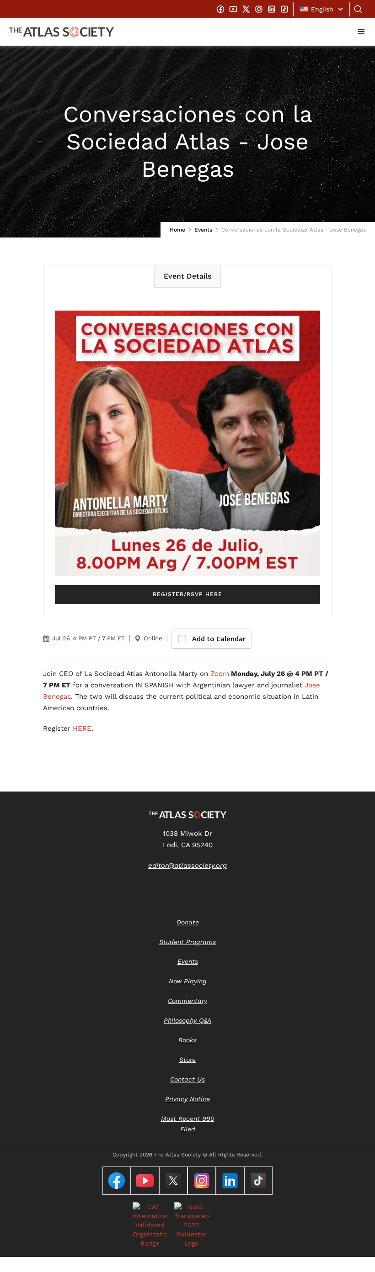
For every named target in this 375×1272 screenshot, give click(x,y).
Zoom (219, 674)
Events (203, 230)
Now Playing (188, 981)
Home (177, 230)
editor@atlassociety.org (187, 865)
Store (187, 1059)
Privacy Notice (187, 1099)
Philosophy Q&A (187, 1020)
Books (187, 1040)
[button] (321, 9)
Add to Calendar (219, 638)
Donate (188, 922)
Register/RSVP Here (187, 594)
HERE (82, 728)
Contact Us (187, 1079)
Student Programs (187, 941)
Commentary (187, 1000)
